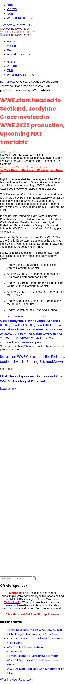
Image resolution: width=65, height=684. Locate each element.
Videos (12, 9)
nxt (53, 321)
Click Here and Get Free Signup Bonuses (32, 614)
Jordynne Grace (34, 321)
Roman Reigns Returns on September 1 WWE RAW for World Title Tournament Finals (33, 660)
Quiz (10, 14)
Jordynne (16, 321)
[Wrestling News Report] (15, 28)
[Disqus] (32, 436)
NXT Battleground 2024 (35, 325)
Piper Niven (15, 330)
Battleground (17, 317)
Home (11, 5)
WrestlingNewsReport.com (16, 679)
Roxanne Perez (33, 330)
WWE (52, 330)
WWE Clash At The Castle (24, 334)
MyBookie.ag (17, 592)
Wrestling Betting (20, 18)
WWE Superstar (35, 343)
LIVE (48, 321)
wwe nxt (18, 343)
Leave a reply (8, 388)
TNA (46, 330)
